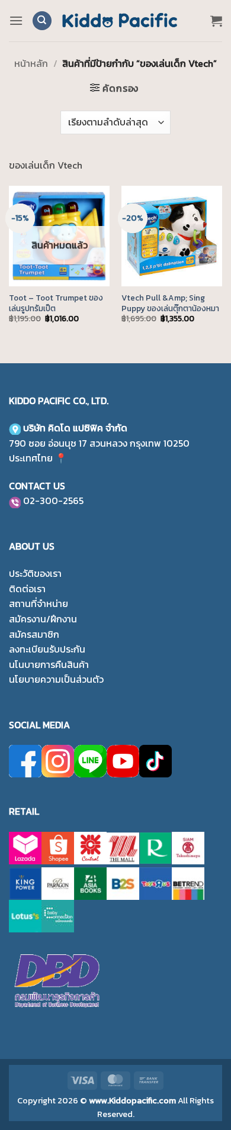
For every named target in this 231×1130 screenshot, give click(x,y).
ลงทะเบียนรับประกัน (47, 649)
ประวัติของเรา (35, 573)
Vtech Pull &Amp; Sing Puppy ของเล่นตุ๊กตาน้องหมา (170, 303)
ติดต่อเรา (27, 589)
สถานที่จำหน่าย (38, 603)
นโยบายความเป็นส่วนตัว (56, 679)
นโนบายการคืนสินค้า (49, 664)
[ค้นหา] (42, 21)
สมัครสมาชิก (34, 634)
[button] (16, 20)
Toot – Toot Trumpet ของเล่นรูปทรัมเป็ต (56, 303)
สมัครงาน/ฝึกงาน (43, 619)
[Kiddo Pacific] (120, 21)
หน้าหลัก (31, 63)
